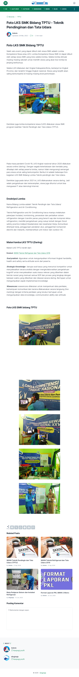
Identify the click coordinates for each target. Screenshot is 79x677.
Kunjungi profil (18, 650)
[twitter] (16, 527)
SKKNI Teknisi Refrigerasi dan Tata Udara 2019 (32, 253)
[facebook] (12, 527)
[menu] (5, 3)
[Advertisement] (39, 145)
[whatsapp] (20, 527)
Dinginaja (43, 673)
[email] (33, 527)
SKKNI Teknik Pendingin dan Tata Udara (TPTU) (20, 561)
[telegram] (25, 527)
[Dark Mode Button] (74, 3)
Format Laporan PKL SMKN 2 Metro (55, 593)
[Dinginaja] (39, 3)
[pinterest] (29, 527)
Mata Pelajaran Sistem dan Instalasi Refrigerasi (21, 593)
